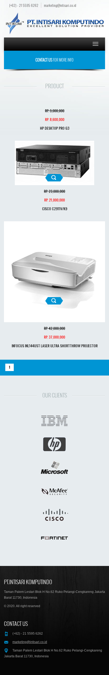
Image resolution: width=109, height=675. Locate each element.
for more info (54, 60)
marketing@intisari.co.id (60, 5)
